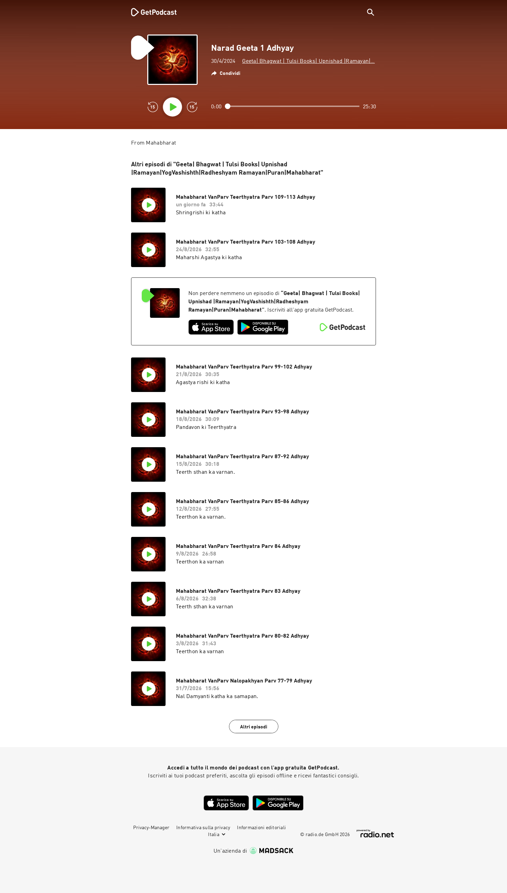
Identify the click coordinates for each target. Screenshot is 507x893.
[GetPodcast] (149, 12)
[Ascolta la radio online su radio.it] (375, 833)
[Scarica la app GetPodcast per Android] (262, 327)
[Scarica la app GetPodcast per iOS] (211, 327)
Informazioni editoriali (261, 827)
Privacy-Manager (151, 827)
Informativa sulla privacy (203, 827)
